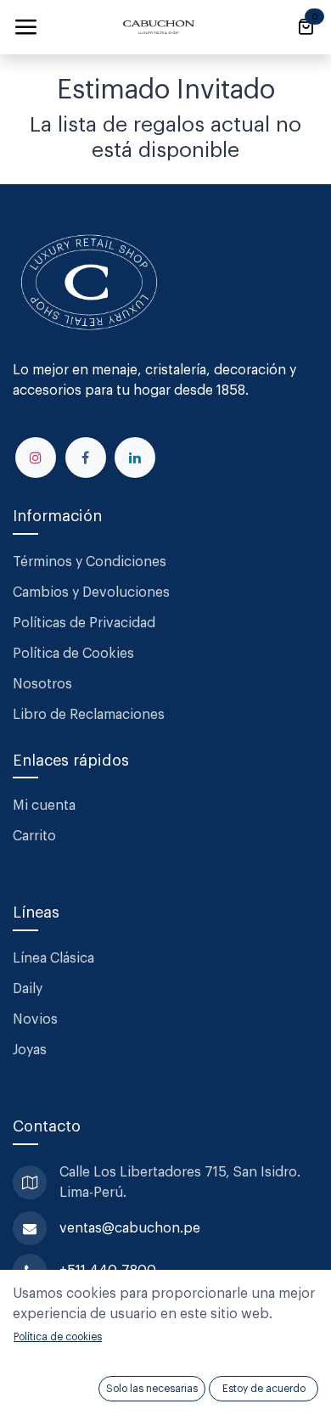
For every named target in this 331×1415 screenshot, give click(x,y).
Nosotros (42, 684)
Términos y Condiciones (91, 562)
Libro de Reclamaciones (89, 715)
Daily (27, 989)
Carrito (34, 836)
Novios (35, 1019)
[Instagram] (35, 457)
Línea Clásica (53, 958)
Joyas (30, 1050)
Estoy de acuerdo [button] (264, 1389)
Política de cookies (58, 1337)
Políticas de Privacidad (84, 623)
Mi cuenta (44, 805)
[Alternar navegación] (25, 27)
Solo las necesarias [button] (152, 1389)
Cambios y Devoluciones (91, 592)
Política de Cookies (73, 653)
